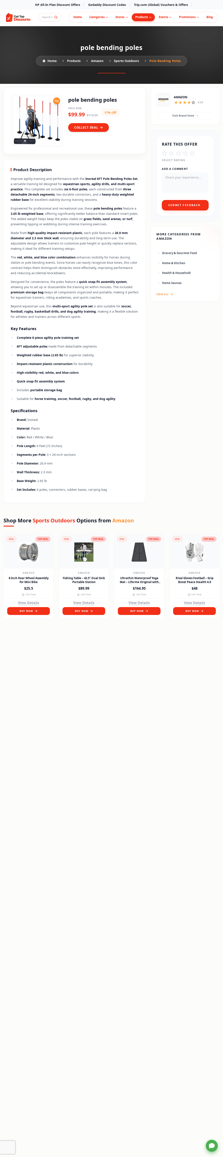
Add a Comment (175, 169)
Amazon (28, 572)
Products (141, 17)
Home (77, 17)
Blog (209, 17)
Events (163, 17)
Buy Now (26, 611)
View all (162, 294)
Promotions (187, 17)
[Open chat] (212, 1146)
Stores (119, 17)
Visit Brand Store (183, 115)
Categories (97, 17)
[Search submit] (56, 17)
